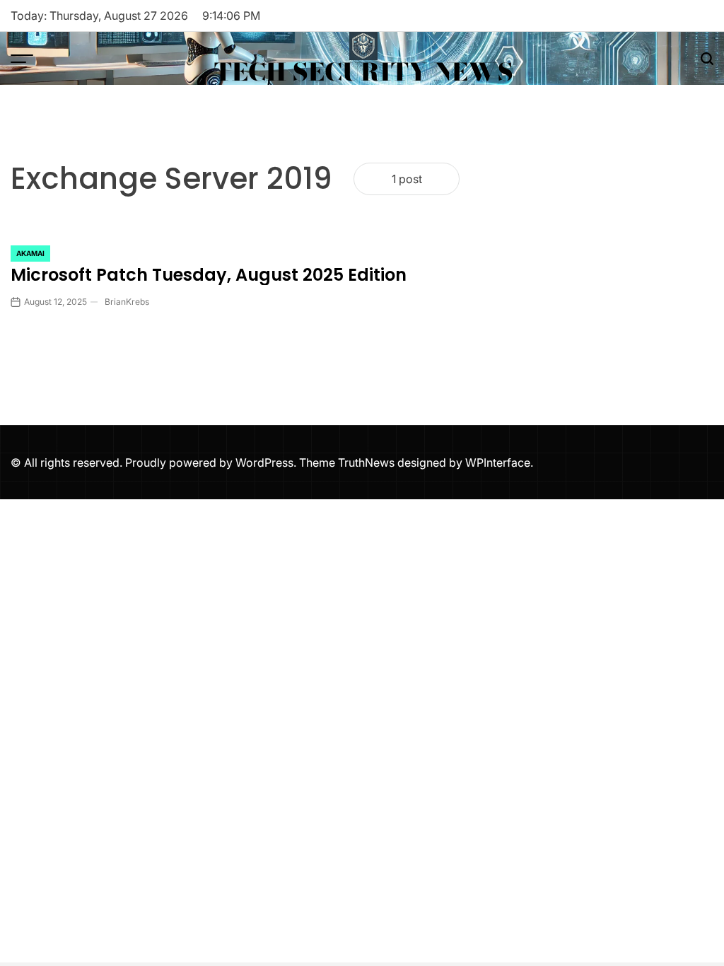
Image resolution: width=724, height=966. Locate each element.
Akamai (30, 253)
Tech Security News (363, 72)
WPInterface (497, 462)
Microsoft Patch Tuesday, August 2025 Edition (209, 274)
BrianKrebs (127, 301)
